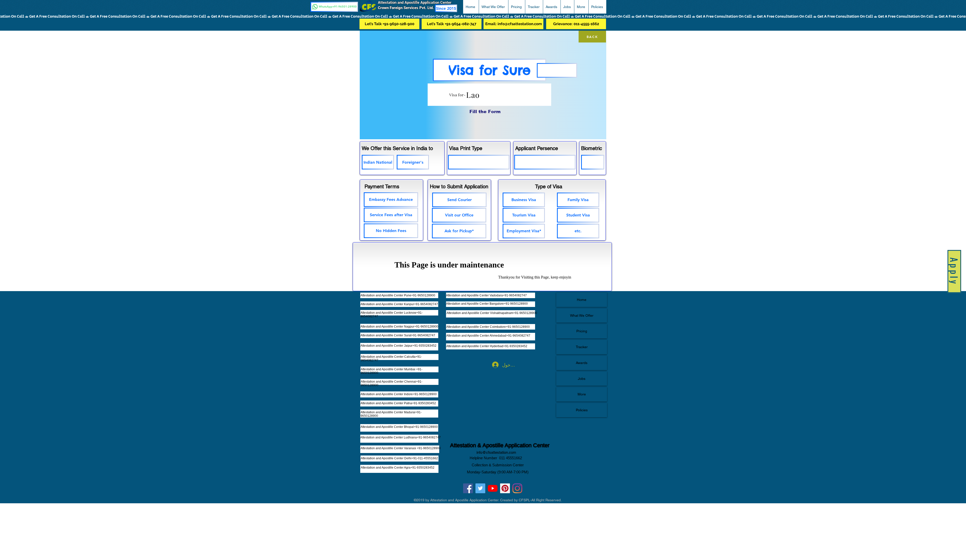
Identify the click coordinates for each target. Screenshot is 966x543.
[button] (954, 10)
